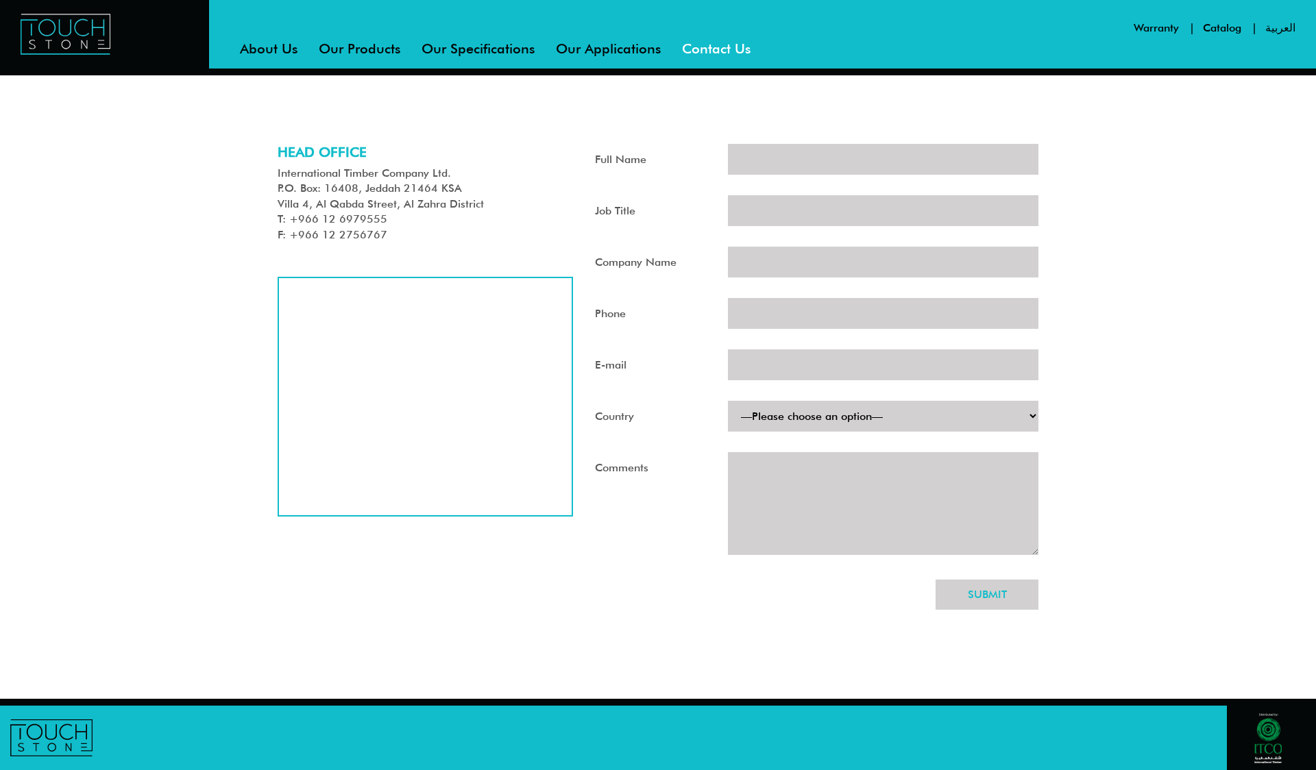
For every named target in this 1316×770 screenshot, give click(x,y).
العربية (1280, 28)
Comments (621, 467)
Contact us (716, 48)
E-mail (610, 364)
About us (269, 48)
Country (614, 416)
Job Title (615, 210)
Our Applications (608, 48)
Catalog (1222, 27)
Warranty (1156, 27)
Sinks (335, 114)
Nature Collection (365, 139)
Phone (610, 313)
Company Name (636, 262)
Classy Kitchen (357, 88)
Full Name (620, 159)
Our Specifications (478, 48)
